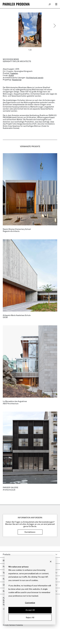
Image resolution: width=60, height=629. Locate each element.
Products (6, 554)
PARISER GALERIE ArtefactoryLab (10, 488)
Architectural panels (34, 77)
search (50, 4)
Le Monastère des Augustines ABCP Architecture (15, 402)
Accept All (30, 610)
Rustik (11, 75)
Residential (16, 80)
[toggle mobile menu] (56, 4)
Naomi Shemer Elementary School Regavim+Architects (17, 230)
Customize (30, 602)
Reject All (30, 617)
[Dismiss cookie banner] (51, 561)
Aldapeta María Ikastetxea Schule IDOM (17, 316)
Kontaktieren (30, 532)
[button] (54, 25)
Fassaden (14, 73)
